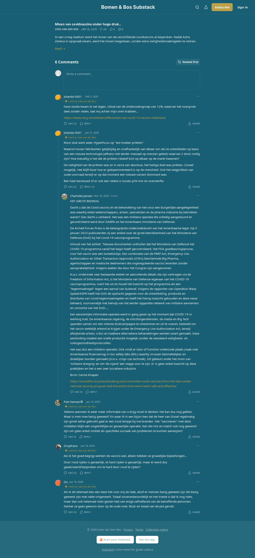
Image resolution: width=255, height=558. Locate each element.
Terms (139, 529)
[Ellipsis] (198, 96)
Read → (60, 48)
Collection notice (157, 529)
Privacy (128, 529)
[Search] (197, 7)
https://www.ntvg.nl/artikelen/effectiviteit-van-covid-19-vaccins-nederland (115, 118)
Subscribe (222, 7)
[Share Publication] (206, 7)
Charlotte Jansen (81, 196)
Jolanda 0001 (73, 96)
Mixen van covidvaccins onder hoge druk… (88, 24)
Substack (108, 549)
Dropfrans (71, 446)
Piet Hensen (72, 402)
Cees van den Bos (67, 29)
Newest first (190, 62)
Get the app (147, 539)
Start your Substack (117, 539)
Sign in (242, 7)
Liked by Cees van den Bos (82, 101)
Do (66, 482)
